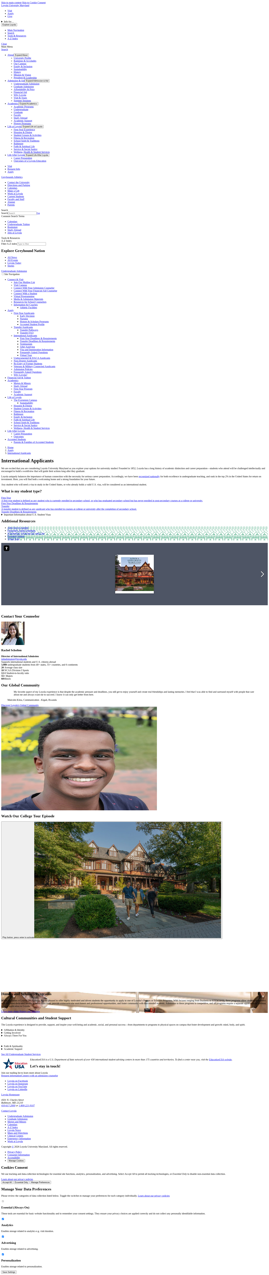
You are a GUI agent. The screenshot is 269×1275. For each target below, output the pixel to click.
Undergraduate (21, 109)
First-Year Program (23, 389)
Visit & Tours (20, 97)
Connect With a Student (25, 293)
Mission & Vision (22, 75)
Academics (12, 103)
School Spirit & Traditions (26, 140)
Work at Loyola (15, 193)
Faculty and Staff (15, 199)
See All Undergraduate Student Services (21, 1054)
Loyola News (14, 1130)
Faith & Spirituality (13, 1046)
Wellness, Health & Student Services (32, 152)
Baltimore (18, 143)
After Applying (27, 346)
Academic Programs (24, 106)
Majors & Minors (22, 383)
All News (12, 257)
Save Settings (8, 1272)
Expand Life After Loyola (37, 155)
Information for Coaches (26, 304)
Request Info (13, 169)
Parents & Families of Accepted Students (34, 442)
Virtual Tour (26, 355)
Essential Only (21, 1182)
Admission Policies (23, 369)
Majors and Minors (16, 1121)
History (17, 72)
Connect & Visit (15, 279)
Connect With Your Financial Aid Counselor (35, 290)
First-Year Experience (24, 129)
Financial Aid (20, 92)
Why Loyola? (20, 375)
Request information (11, 1075)
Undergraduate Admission (26, 83)
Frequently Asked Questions (34, 352)
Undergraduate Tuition (18, 224)
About (10, 55)
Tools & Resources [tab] (16, 35)
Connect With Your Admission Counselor (34, 288)
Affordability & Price (24, 89)
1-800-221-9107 (27, 1105)
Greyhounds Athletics (12, 177)
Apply (10, 13)
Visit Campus (20, 285)
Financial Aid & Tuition (19, 377)
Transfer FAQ (27, 332)
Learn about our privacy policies (17, 1179)
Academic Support (23, 120)
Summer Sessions (22, 100)
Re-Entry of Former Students (28, 363)
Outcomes (19, 436)
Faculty (17, 115)
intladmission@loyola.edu (14, 659)
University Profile (22, 58)
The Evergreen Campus (25, 400)
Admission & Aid (16, 80)
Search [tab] (10, 33)
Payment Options (15, 536)
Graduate (18, 112)
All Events (12, 260)
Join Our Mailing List (24, 282)
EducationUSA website (220, 1059)
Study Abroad (20, 118)
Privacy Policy (14, 1152)
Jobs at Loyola (14, 232)
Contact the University (18, 182)
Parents (11, 205)
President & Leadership (25, 77)
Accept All (7, 1182)
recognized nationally (149, 476)
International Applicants (25, 335)
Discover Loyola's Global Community (20, 705)
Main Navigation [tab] (15, 30)
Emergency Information (19, 1138)
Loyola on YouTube (17, 1086)
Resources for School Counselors (30, 302)
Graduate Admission (24, 86)
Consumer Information (18, 1154)
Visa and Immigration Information (36, 349)
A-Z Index (12, 1127)
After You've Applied (17, 527)
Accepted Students (16, 439)
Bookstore (12, 227)
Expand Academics (28, 104)
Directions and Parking (18, 185)
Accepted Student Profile (32, 324)
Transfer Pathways (29, 330)
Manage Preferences (40, 1182)
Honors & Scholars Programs (34, 321)
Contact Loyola (9, 1111)
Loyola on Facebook (17, 1081)
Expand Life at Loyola (32, 126)
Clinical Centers (15, 1135)
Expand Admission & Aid (37, 81)
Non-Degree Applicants (25, 360)
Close (4, 44)
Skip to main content (11, 2)
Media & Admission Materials (28, 299)
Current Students (15, 196)
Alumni (11, 202)
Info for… (9, 21)
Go (38, 213)
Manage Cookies (16, 1161)
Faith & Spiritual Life (24, 146)
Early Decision (27, 316)
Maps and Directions (17, 1133)
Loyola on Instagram (17, 1083)
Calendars (12, 188)
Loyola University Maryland (15, 5)
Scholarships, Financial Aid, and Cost (25, 533)
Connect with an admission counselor (39, 1075)
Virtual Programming (24, 296)
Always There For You (15, 1035)
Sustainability (20, 69)
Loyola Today (14, 263)
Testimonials (26, 344)
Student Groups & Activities (27, 135)
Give (9, 16)
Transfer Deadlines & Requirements (37, 341)
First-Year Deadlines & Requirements (38, 338)
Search (4, 49)
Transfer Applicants (23, 327)
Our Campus (20, 63)
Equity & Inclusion (23, 66)
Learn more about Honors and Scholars (20, 1011)
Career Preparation (23, 158)
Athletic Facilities (28, 307)
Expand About (21, 55)
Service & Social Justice (25, 149)
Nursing (24, 318)
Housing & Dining (23, 132)
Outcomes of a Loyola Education (30, 161)
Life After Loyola (16, 155)
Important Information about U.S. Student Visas (27, 514)
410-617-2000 (8, 1105)
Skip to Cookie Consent (34, 2)
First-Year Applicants (24, 313)
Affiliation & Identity (14, 1030)
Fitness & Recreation (24, 138)
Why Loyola (20, 95)
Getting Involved (12, 1032)
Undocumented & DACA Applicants (32, 358)
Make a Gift (13, 190)
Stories (10, 265)
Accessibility (13, 1157)
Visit (9, 10)
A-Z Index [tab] (12, 38)
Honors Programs (22, 123)
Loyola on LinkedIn (17, 1089)
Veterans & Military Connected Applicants (34, 366)
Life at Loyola (14, 126)
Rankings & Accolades (25, 61)
